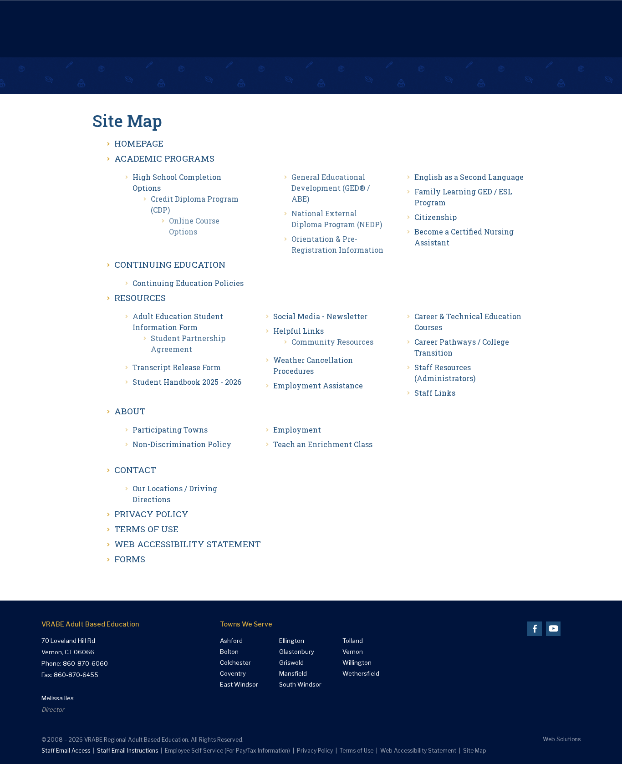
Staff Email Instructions (127, 750)
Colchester (235, 662)
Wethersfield (360, 673)
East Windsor (239, 684)
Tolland (352, 640)
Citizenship (435, 217)
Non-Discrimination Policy (182, 444)
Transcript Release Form (177, 367)
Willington (357, 662)
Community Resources (332, 341)
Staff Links (434, 392)
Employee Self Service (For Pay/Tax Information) (227, 750)
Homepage (138, 143)
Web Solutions (562, 739)
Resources (140, 297)
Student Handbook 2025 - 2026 (187, 382)
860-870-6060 (85, 663)
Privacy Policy (151, 514)
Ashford (231, 640)
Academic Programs (164, 158)
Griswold (291, 662)
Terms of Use (146, 529)
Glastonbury (296, 651)
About (130, 411)
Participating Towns (170, 429)
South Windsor (300, 684)
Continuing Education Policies (188, 283)
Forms (129, 559)
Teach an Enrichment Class (322, 444)
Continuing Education (169, 264)
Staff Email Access (65, 750)
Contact (135, 469)
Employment (297, 429)
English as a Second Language (469, 177)
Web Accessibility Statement (187, 544)
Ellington (291, 640)
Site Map (474, 750)
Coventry (233, 673)
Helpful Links (298, 331)
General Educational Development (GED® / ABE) (330, 188)
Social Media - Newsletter (320, 316)
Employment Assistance (318, 385)
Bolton (229, 651)
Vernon (352, 651)
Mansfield (293, 673)
